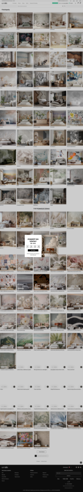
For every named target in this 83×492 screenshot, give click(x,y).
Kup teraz (33, 250)
